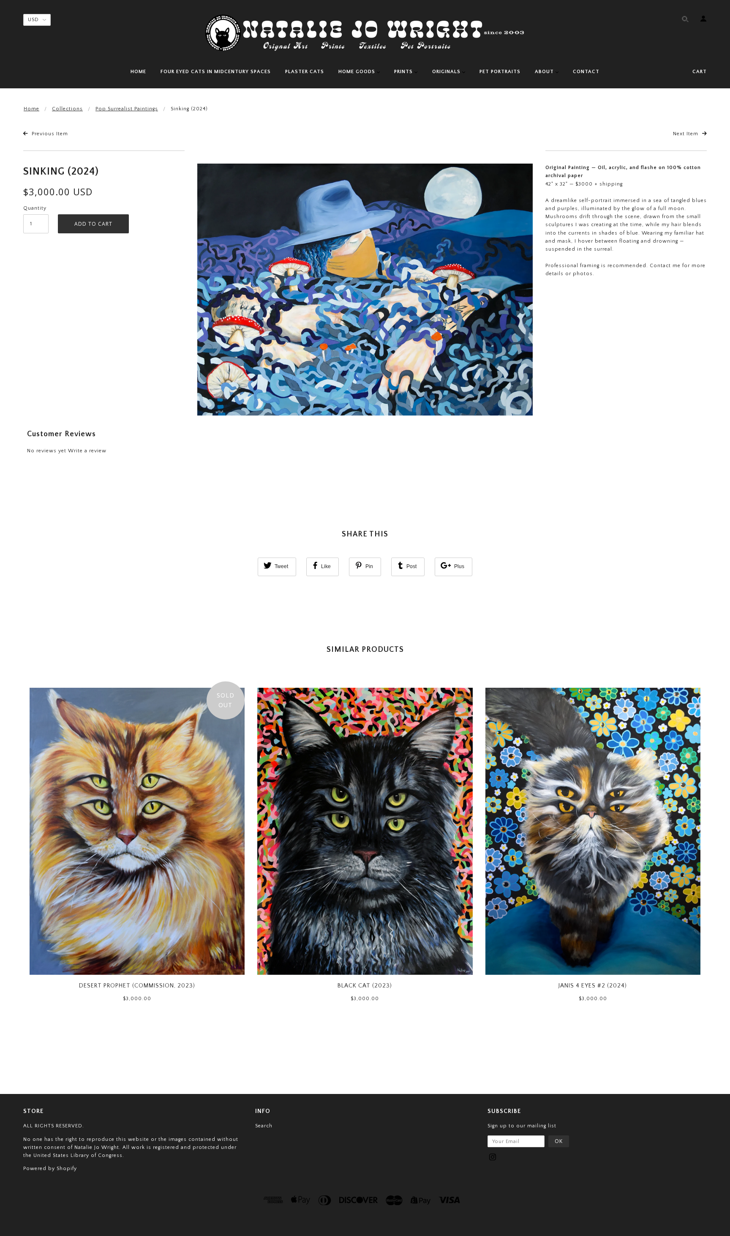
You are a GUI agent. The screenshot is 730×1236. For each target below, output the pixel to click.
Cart (699, 71)
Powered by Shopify (50, 1168)
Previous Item (49, 134)
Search (263, 1126)
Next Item (686, 134)
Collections (67, 109)
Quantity (34, 208)
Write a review (87, 451)
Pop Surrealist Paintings (126, 109)
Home (31, 109)
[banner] (365, 33)
